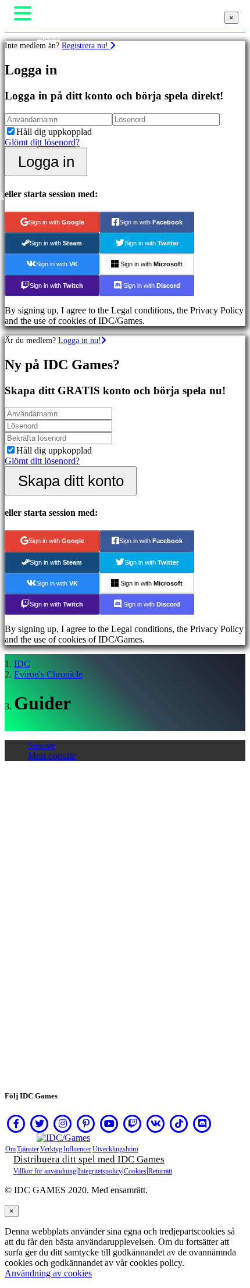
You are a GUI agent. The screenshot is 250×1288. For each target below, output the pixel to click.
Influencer (77, 1149)
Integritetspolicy (100, 1171)
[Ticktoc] (179, 1123)
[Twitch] (132, 1123)
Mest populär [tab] (52, 756)
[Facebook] (16, 1123)
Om (10, 1149)
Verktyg (51, 1149)
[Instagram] (62, 1123)
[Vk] (155, 1123)
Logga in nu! (79, 340)
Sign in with (56, 222)
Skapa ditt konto (71, 481)
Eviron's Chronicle (48, 674)
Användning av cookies (48, 1273)
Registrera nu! (86, 45)
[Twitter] (39, 1123)
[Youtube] (109, 1123)
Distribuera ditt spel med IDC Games (89, 1159)
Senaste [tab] (42, 745)
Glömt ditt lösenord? (42, 142)
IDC (22, 664)
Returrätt (160, 1171)
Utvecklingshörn (115, 1149)
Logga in (46, 162)
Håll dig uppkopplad (54, 132)
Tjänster (28, 1149)
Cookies (135, 1171)
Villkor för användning (44, 1171)
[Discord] (202, 1123)
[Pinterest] (86, 1123)
